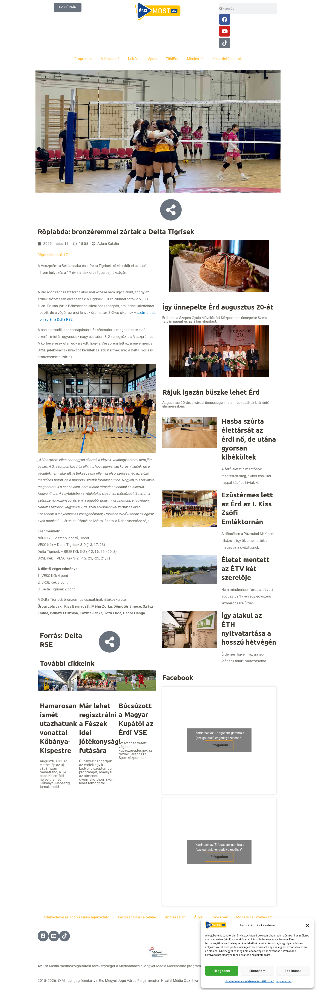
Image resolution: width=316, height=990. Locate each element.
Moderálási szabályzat (254, 917)
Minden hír (195, 59)
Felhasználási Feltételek (137, 917)
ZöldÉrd (172, 59)
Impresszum (283, 981)
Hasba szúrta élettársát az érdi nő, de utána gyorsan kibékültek (248, 439)
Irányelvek (220, 917)
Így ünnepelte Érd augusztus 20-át (217, 307)
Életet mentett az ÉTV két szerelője (245, 568)
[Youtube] (224, 31)
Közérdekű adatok (227, 59)
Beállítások (292, 971)
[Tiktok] (224, 43)
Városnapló (110, 59)
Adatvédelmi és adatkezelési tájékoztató (249, 981)
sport (57, 255)
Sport (152, 59)
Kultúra (134, 59)
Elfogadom (221, 971)
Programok (83, 59)
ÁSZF (198, 917)
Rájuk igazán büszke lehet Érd (211, 392)
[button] (307, 925)
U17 (64, 255)
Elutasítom (257, 971)
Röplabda (45, 255)
